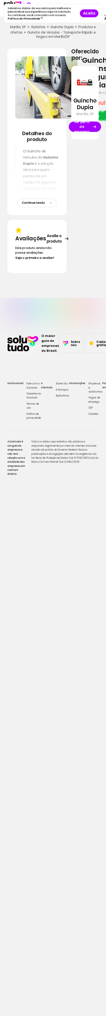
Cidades (93, 414)
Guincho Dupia (61, 27)
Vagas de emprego (94, 399)
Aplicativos (62, 395)
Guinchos (38, 27)
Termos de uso (32, 406)
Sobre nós (62, 383)
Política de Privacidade (24, 19)
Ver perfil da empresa (81, 127)
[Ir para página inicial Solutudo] (22, 343)
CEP (90, 408)
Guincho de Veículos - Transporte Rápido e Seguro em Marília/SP (61, 34)
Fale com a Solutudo (33, 385)
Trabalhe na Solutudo (33, 395)
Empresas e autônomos (95, 388)
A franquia (62, 390)
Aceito (89, 13)
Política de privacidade (33, 416)
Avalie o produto (54, 238)
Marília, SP (18, 27)
